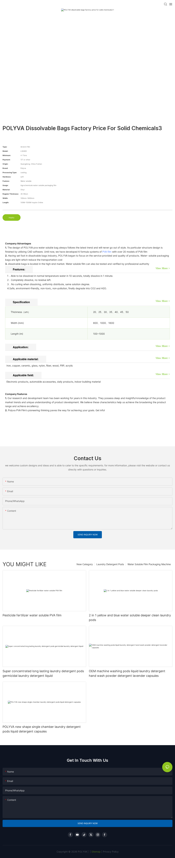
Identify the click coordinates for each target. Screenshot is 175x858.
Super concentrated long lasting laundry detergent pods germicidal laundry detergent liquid (43, 673)
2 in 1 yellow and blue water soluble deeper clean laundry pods (130, 617)
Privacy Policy (111, 851)
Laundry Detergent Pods (110, 564)
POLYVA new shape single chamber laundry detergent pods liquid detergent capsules (42, 729)
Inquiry (11, 217)
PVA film (106, 251)
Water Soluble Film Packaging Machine (149, 564)
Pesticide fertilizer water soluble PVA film (32, 615)
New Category (85, 564)
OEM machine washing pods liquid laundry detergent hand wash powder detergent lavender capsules (127, 673)
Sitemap (96, 851)
